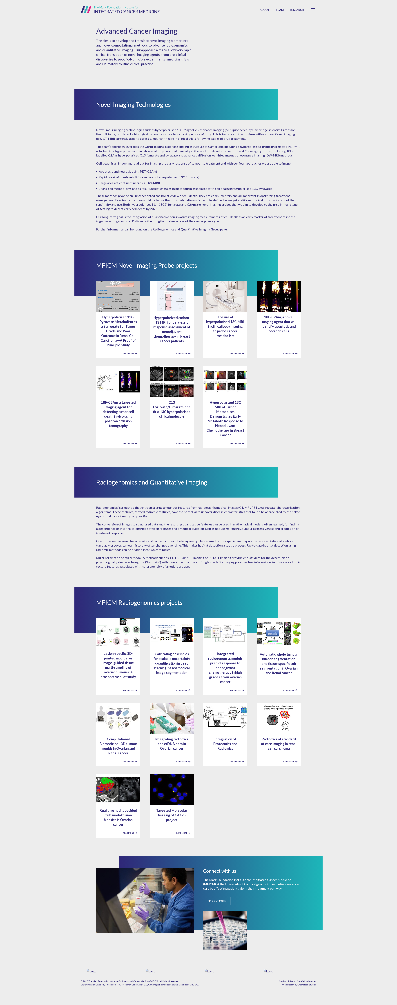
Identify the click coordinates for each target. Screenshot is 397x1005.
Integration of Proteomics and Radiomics (225, 743)
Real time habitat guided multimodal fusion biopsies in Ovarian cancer (118, 817)
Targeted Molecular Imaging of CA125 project (171, 815)
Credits (282, 981)
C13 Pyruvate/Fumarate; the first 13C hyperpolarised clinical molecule (171, 409)
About (265, 9)
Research (297, 9)
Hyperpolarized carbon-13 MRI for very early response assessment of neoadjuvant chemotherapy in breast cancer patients (171, 329)
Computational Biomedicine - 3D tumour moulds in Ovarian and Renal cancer (118, 746)
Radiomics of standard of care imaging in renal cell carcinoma (279, 743)
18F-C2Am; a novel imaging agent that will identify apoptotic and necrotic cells (278, 324)
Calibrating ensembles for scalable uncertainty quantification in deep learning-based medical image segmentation (171, 663)
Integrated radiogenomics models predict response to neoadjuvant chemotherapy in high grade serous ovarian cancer (225, 668)
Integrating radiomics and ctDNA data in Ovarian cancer (171, 743)
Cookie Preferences (306, 981)
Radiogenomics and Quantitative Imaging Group (186, 229)
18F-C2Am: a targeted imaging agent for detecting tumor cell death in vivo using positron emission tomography (118, 414)
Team (280, 9)
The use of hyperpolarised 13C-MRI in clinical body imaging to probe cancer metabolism (225, 326)
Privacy (291, 981)
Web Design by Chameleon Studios (299, 984)
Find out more (217, 901)
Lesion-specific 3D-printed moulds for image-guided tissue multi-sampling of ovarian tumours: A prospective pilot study (118, 665)
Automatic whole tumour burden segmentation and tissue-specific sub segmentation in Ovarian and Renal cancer (279, 663)
